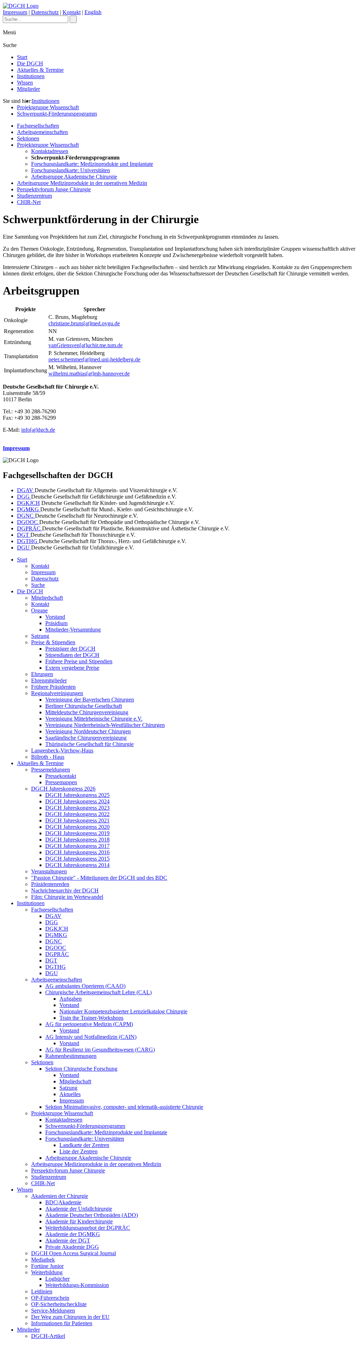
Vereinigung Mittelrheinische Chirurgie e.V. (93, 719)
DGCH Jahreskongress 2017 (77, 846)
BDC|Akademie (63, 1202)
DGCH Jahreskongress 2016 (77, 852)
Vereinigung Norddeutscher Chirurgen (88, 731)
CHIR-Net (29, 202)
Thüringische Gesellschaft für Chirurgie (89, 744)
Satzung (40, 636)
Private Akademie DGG (72, 1247)
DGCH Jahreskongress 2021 (77, 820)
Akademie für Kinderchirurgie (79, 1221)
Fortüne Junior (47, 1266)
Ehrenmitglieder (49, 680)
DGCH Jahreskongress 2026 (63, 789)
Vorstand (55, 617)
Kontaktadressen (49, 151)
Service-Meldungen (53, 1311)
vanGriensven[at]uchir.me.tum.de (85, 345)
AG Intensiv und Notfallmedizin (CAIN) (90, 1037)
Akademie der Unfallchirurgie (78, 1209)
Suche (38, 585)
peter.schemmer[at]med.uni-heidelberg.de (94, 359)
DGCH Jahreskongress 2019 (77, 833)
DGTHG (28, 541)
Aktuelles (70, 1094)
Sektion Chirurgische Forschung (81, 1069)
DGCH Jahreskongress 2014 (77, 865)
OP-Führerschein (50, 1298)
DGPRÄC (29, 528)
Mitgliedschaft (47, 598)
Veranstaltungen (49, 871)
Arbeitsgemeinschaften (42, 132)
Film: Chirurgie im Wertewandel (67, 897)
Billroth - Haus (47, 757)
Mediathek (43, 1260)
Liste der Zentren (78, 1151)
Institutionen (31, 76)
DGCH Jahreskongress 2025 (77, 795)
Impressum (15, 12)
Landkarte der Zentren (84, 1145)
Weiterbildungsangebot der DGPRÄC (87, 1228)
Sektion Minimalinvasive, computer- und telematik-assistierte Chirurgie (124, 1107)
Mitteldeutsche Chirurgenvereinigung (86, 712)
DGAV (26, 490)
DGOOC (28, 522)
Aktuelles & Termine (40, 70)
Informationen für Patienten (61, 1323)
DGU (24, 548)
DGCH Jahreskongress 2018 (77, 840)
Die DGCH (30, 63)
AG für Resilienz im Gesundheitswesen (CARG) (100, 1050)
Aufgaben (70, 999)
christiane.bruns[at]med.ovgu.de (84, 323)
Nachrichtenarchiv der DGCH (65, 890)
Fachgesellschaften (38, 126)
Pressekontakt (60, 776)
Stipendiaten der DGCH (72, 655)
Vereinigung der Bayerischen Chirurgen (89, 700)
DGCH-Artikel (48, 1336)
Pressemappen (61, 782)
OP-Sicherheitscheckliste (59, 1304)
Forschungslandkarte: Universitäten (70, 170)
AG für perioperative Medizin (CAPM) (89, 1024)
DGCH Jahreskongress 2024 (77, 801)
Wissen (25, 83)
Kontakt (72, 12)
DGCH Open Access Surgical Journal (73, 1253)
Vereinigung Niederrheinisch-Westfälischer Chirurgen (105, 725)
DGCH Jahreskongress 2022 (77, 814)
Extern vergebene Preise (72, 668)
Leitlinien (41, 1291)
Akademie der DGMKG (72, 1234)
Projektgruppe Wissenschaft (48, 107)
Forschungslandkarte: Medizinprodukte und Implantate (92, 164)
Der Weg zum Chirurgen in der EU (70, 1317)
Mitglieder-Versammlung (73, 630)
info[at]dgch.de (38, 430)
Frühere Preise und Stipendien (78, 661)
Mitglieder (28, 89)
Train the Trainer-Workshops (91, 1018)
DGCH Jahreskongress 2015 (77, 859)
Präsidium (56, 623)
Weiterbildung (47, 1272)
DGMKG (28, 509)
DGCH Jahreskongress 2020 (77, 827)
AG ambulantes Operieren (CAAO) (85, 986)
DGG (24, 497)
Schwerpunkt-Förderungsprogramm (57, 114)
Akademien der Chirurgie (59, 1196)
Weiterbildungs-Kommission (77, 1285)
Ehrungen (42, 674)
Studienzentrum (34, 196)
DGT (23, 535)
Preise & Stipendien (53, 642)
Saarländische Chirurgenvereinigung (86, 738)
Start (22, 57)
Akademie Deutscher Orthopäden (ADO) (91, 1215)
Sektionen (28, 138)
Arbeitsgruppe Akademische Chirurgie (74, 177)
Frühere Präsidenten (53, 687)
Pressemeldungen (50, 770)
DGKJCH (28, 503)
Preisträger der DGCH (70, 649)
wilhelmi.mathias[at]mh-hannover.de (89, 374)
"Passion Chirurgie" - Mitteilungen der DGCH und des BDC (99, 878)
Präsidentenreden (50, 884)
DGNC (26, 516)
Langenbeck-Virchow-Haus (62, 750)
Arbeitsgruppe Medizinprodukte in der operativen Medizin (82, 183)
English (92, 12)
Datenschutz (45, 12)
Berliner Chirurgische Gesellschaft (83, 706)
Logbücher (57, 1279)
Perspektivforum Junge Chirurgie (54, 189)
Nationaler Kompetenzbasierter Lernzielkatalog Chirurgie (123, 1011)
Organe (39, 610)
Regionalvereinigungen (57, 693)
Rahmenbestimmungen (71, 1056)
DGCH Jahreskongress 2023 (77, 808)
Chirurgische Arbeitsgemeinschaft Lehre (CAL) (98, 992)
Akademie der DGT (67, 1241)
